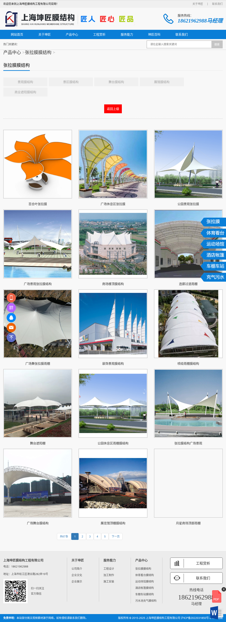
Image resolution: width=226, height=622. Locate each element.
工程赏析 (99, 34)
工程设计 (109, 568)
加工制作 (109, 575)
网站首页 (17, 34)
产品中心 (72, 34)
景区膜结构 (71, 82)
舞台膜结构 (116, 82)
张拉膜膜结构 (38, 52)
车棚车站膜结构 (144, 594)
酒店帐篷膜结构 (144, 588)
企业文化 (77, 575)
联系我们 (217, 4)
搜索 (217, 44)
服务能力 (127, 34)
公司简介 (77, 568)
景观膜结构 (25, 82)
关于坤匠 (197, 4)
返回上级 (113, 109)
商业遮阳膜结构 (25, 92)
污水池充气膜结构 (145, 600)
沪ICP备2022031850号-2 (196, 618)
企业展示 (77, 581)
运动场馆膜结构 (144, 581)
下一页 (116, 536)
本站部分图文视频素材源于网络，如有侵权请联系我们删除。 (45, 618)
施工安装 (109, 581)
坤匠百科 (154, 34)
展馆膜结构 (162, 82)
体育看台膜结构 (144, 575)
